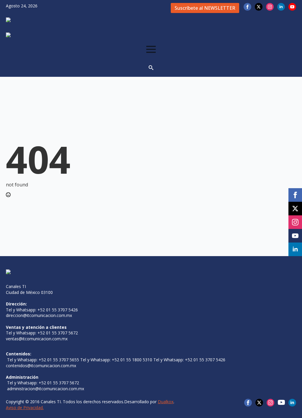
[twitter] (258, 7)
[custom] (281, 402)
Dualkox (165, 401)
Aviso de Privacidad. (25, 407)
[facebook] (247, 7)
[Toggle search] (151, 67)
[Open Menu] (151, 49)
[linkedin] (281, 7)
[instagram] (270, 7)
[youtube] (292, 7)
